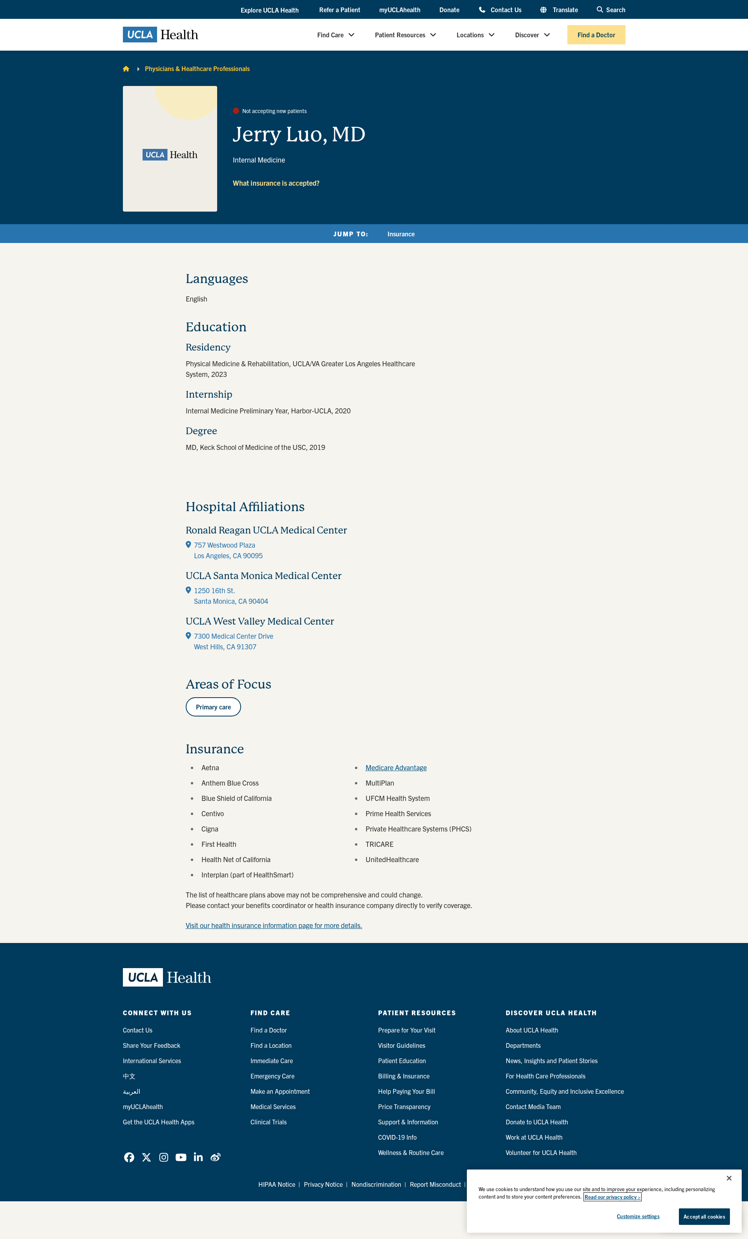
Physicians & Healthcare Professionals (197, 68)
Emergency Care (272, 1076)
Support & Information (408, 1122)
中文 (129, 1076)
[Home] (126, 68)
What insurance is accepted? (276, 182)
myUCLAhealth (400, 9)
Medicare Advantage (396, 767)
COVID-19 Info (397, 1137)
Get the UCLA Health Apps (158, 1122)
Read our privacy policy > (612, 1196)
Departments (523, 1045)
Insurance (401, 234)
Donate (449, 9)
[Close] (729, 1178)
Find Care (330, 34)
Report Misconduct (435, 1184)
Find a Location (271, 1045)
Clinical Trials (269, 1122)
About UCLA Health (532, 1030)
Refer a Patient (339, 9)
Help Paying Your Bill (406, 1091)
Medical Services (273, 1106)
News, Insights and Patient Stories (552, 1060)
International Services (152, 1060)
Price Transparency (404, 1106)
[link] (129, 1157)
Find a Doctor (596, 34)
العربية (131, 1091)
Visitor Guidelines (401, 1045)
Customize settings (638, 1216)
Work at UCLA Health (534, 1137)
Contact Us (506, 9)
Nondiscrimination (376, 1184)
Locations (470, 34)
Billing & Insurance (404, 1076)
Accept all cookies (704, 1216)
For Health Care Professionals (545, 1076)
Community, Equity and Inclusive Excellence (565, 1091)
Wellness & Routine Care (411, 1152)
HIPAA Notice (276, 1184)
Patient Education (402, 1060)
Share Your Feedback (151, 1045)
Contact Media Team (533, 1106)
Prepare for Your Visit (406, 1030)
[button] (270, 10)
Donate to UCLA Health (537, 1122)
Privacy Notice (323, 1184)
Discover (527, 34)
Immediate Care (272, 1060)
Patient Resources (400, 34)
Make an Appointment (280, 1091)
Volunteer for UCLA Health (541, 1152)
